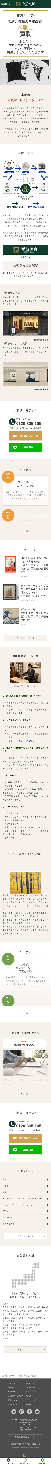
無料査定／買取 (13, 1404)
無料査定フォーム (31, 1383)
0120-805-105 (28, 423)
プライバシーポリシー (33, 1400)
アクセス (28, 1396)
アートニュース (31, 1392)
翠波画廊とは (12, 1387)
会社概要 (28, 1404)
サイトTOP (12, 1383)
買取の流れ (12, 1392)
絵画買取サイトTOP (8, 1376)
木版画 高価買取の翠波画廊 (27, 1376)
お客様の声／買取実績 (15, 1396)
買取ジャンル (12, 1400)
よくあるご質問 (31, 1387)
